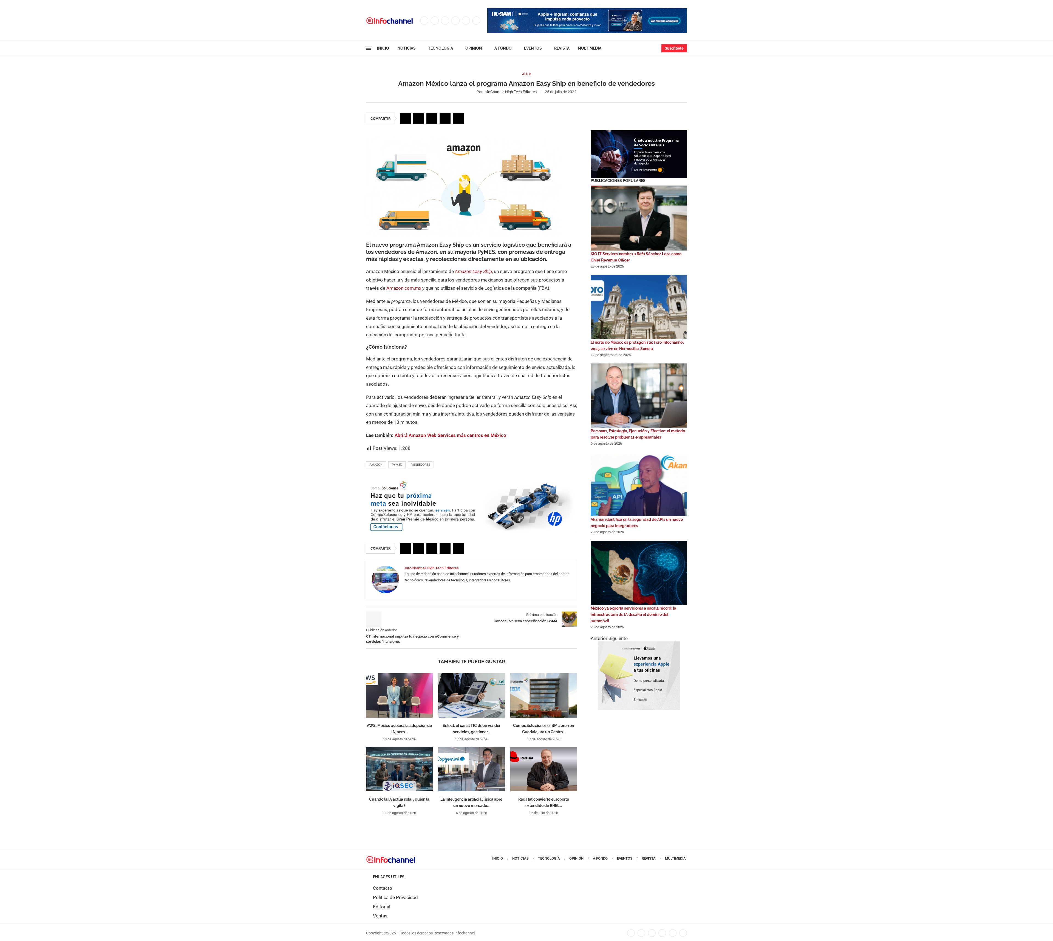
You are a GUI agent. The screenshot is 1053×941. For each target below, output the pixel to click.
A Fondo (503, 48)
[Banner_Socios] (639, 133)
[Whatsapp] (476, 20)
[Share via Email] (458, 118)
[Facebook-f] (631, 933)
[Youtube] (466, 20)
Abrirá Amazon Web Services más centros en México (450, 435)
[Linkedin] (455, 20)
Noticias (406, 48)
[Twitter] (435, 20)
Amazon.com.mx (404, 288)
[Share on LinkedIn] (431, 118)
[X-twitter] (641, 933)
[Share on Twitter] (418, 118)
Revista (562, 48)
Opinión (473, 48)
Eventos (533, 48)
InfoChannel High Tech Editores (510, 92)
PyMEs (397, 465)
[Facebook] (424, 20)
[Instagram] (445, 20)
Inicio (383, 48)
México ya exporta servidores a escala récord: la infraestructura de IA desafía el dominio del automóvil (633, 614)
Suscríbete (674, 48)
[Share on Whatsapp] (445, 118)
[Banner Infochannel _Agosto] (639, 644)
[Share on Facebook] (405, 118)
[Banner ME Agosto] (471, 482)
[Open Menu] (368, 48)
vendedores (420, 465)
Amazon (376, 465)
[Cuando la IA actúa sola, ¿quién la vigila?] (399, 769)
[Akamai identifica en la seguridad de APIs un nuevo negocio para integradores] (639, 484)
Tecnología (440, 48)
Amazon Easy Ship (473, 271)
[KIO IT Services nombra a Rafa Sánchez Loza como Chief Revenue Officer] (639, 218)
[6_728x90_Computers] (587, 11)
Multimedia (589, 48)
